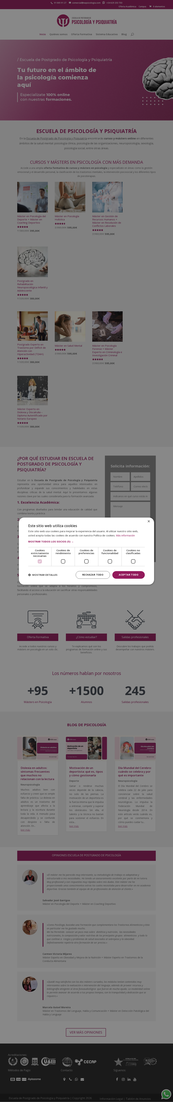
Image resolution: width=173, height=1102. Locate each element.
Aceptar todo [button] (128, 574)
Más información (125, 535)
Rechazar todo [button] (92, 574)
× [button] (148, 521)
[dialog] (86, 551)
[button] (86, 541)
